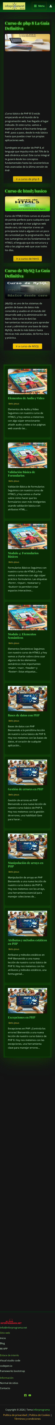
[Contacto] (5, 1388)
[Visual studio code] (10, 1360)
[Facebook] (25, 1395)
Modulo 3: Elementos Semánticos (22, 635)
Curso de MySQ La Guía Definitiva (27, 273)
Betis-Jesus (14, 403)
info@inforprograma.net (13, 1327)
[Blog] (2, 1343)
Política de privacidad (15, 1415)
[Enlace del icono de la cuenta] (50, 6)
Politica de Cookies (39, 1415)
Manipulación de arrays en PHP (25, 864)
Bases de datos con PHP (23, 715)
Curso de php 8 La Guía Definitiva (27, 25)
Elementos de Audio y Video (26, 398)
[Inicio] (3, 1338)
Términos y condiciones (27, 1418)
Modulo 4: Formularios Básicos (23, 554)
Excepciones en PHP (21, 1017)
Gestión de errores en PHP (25, 789)
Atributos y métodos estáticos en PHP (27, 941)
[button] (27, 179)
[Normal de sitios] (9, 1383)
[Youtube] (29, 1395)
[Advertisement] (27, 81)
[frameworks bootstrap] (12, 1371)
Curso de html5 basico (26, 190)
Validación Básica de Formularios (21, 473)
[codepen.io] (6, 1366)
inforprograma (41, 1409)
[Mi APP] (4, 1349)
